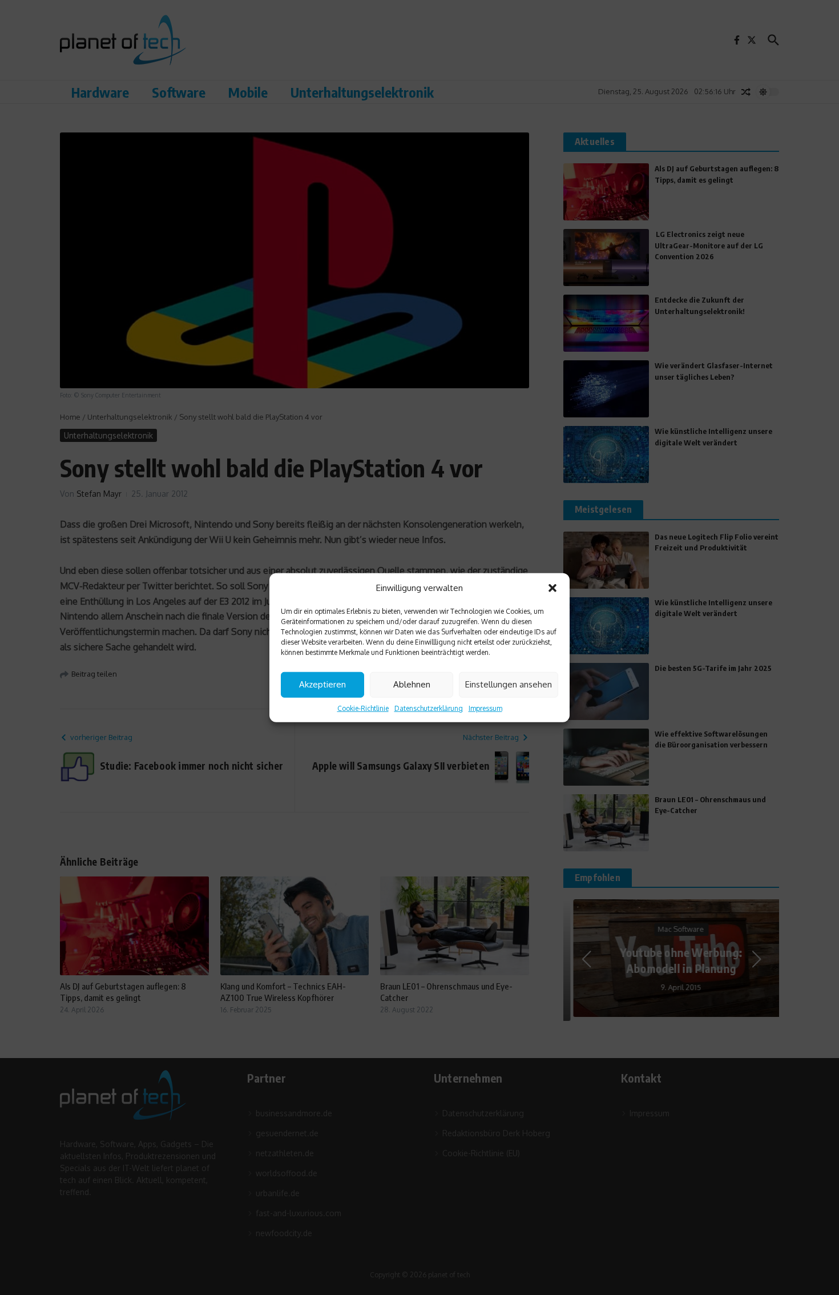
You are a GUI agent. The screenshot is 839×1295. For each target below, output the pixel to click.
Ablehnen (411, 684)
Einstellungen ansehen (508, 684)
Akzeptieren (322, 684)
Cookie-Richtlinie (363, 707)
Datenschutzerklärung (428, 707)
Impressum (485, 707)
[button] (552, 588)
